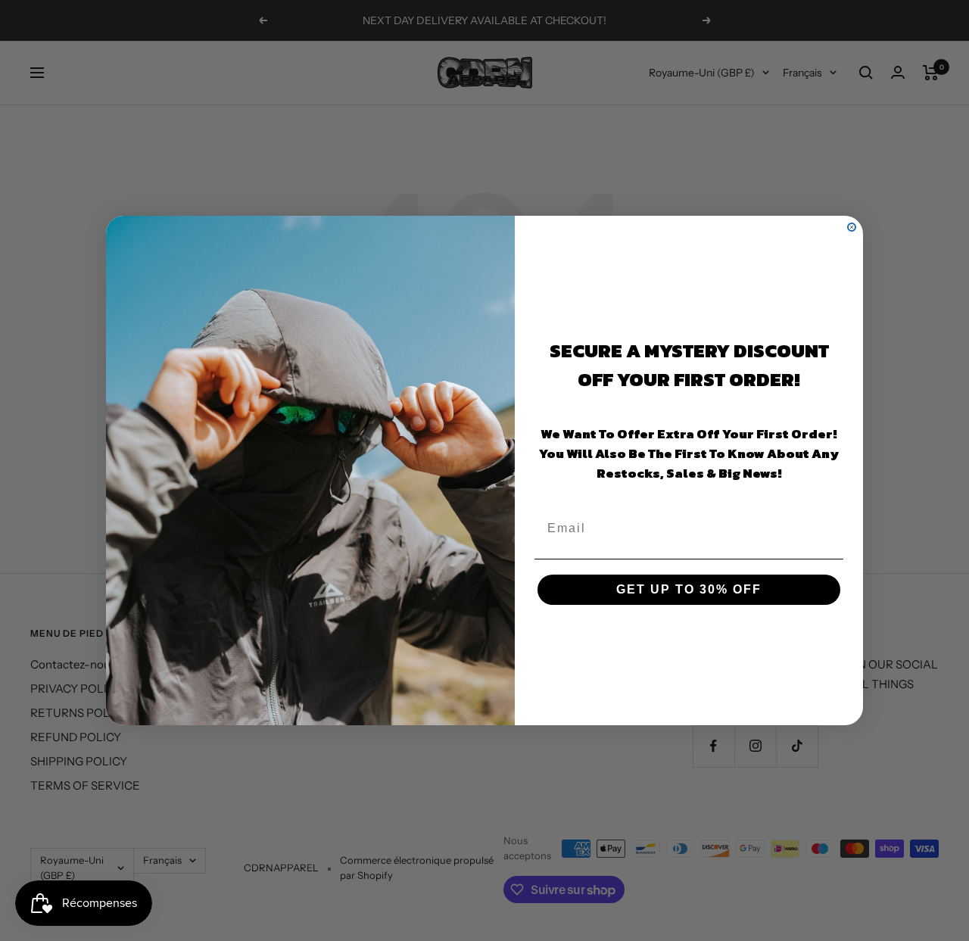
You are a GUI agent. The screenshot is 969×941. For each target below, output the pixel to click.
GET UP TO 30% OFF (689, 589)
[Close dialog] (851, 227)
